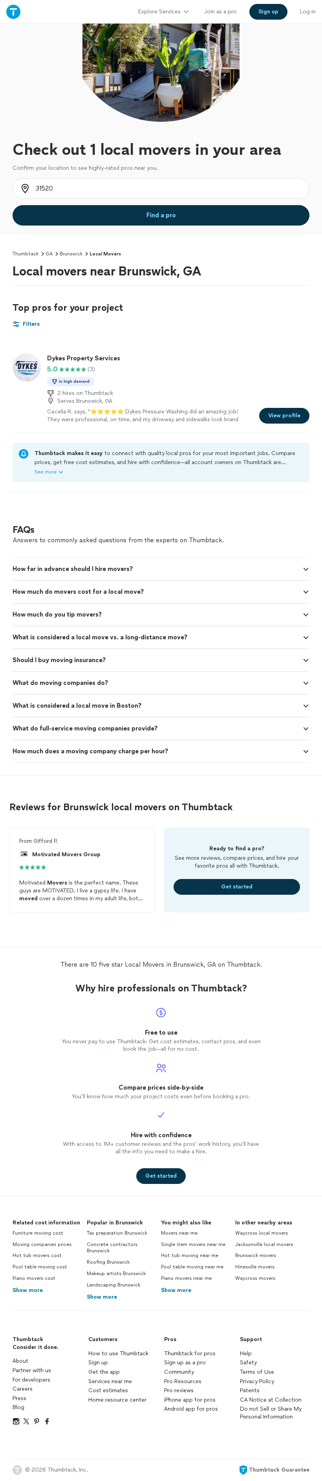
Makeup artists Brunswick (116, 1273)
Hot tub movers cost (37, 1255)
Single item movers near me (193, 1244)
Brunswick (71, 254)
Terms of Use (257, 1372)
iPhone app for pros (190, 1400)
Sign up (98, 1362)
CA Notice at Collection (271, 1400)
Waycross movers (255, 1278)
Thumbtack (25, 254)
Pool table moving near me (192, 1267)
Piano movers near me (186, 1278)
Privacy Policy (257, 1381)
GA (49, 254)
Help (246, 1353)
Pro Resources (182, 1381)
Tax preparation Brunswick (117, 1233)
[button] (161, 569)
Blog (18, 1407)
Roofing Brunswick (108, 1262)
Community (179, 1372)
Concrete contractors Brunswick (112, 1248)
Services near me (110, 1381)
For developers (31, 1379)
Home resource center (117, 1400)
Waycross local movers (261, 1233)
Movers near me (179, 1233)
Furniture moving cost (38, 1233)
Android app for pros (191, 1409)
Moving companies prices (42, 1244)
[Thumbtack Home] (13, 11)
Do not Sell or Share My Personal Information (271, 1413)
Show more (28, 1290)
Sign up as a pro (185, 1362)
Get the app (104, 1372)
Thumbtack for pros (190, 1353)
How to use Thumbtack (118, 1353)
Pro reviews (179, 1390)
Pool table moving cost (40, 1267)
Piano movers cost (34, 1278)
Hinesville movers (254, 1267)
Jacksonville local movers (264, 1244)
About (20, 1361)
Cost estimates (108, 1390)
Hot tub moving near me (189, 1255)
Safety (248, 1362)
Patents (250, 1390)
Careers (23, 1389)
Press (19, 1398)
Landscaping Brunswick (113, 1285)
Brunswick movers (255, 1255)
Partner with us (32, 1370)
